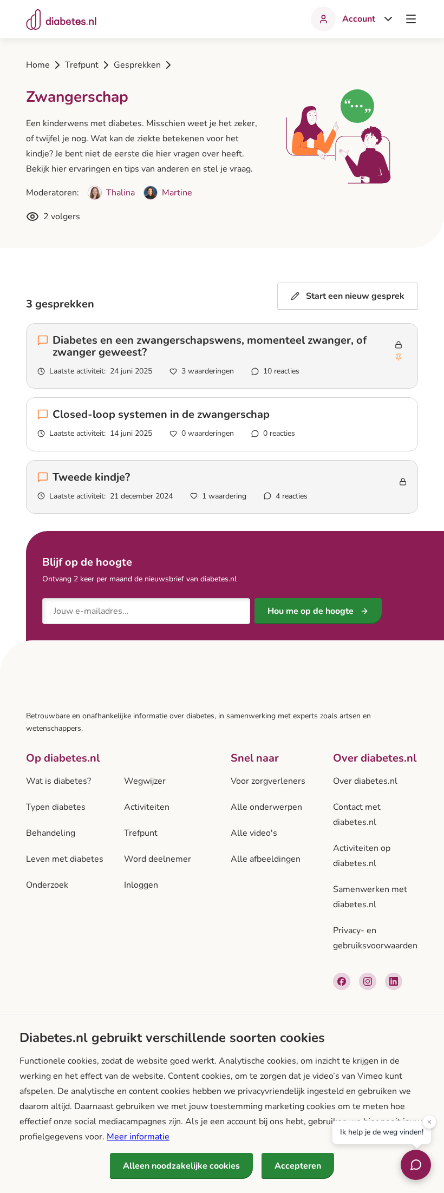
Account (358, 19)
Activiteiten (146, 807)
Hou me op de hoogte (310, 611)
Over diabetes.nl (365, 781)
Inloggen (141, 885)
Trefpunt (82, 65)
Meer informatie (138, 1137)
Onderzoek (47, 885)
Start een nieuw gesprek (355, 296)
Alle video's (254, 833)
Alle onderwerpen (266, 807)
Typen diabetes (56, 807)
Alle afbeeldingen (266, 859)
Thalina (120, 193)
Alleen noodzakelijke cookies (181, 1166)
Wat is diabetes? (58, 781)
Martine (177, 193)
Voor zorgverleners (268, 781)
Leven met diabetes (64, 859)
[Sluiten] (429, 1121)
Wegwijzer (145, 781)
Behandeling (50, 833)
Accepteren (298, 1166)
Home (38, 65)
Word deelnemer (157, 859)
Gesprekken (137, 65)
